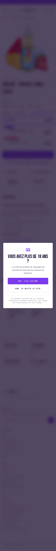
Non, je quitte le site (28, 289)
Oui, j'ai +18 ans (28, 281)
